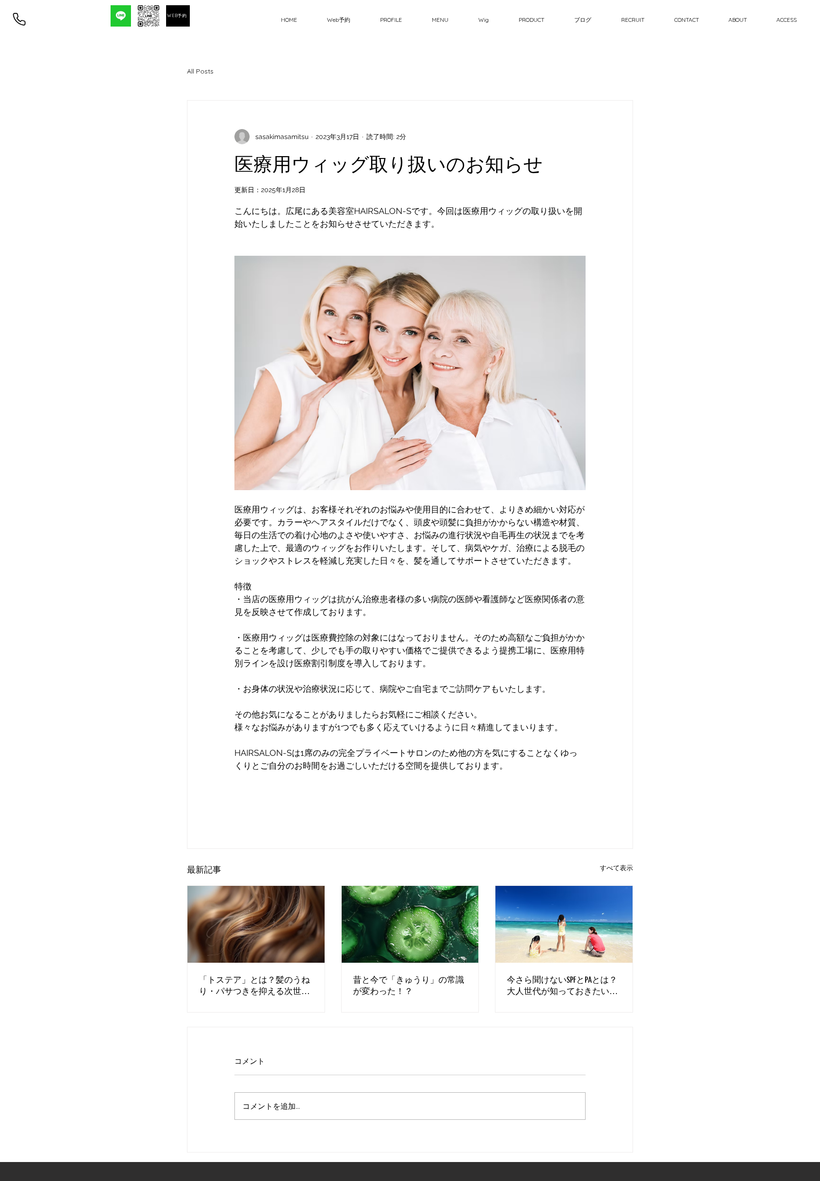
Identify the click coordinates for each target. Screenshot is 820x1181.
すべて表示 (616, 868)
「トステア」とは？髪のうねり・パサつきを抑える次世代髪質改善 (254, 986)
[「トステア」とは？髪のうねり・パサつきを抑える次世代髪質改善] (256, 924)
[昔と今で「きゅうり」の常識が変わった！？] (410, 924)
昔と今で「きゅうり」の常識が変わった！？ (408, 985)
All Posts (200, 71)
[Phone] (18, 18)
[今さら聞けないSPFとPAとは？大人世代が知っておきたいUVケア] (564, 924)
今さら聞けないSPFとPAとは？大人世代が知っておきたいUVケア (562, 986)
